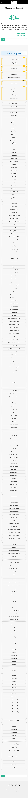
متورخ (14, 146)
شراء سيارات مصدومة (14, 535)
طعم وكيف (14, 176)
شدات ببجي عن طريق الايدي (14, 318)
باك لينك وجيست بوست (14, 239)
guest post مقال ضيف (14, 396)
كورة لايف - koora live (14, 699)
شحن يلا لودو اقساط (14, 288)
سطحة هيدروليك (14, 505)
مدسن (14, 149)
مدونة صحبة (14, 188)
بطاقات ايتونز (14, 354)
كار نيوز (14, 137)
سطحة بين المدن (14, 502)
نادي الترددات (14, 158)
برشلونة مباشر (14, 442)
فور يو (14, 336)
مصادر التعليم (14, 242)
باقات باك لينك (14, 212)
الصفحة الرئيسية (21, 35)
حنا (14, 376)
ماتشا (14, 379)
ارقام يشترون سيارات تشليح (14, 532)
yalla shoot (14, 435)
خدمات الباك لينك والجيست (14, 390)
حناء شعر (14, 373)
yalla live (14, 574)
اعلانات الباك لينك (14, 218)
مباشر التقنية (14, 185)
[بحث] (2, 2)
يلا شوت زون (14, 732)
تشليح (14, 520)
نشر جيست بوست (14, 393)
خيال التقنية (14, 115)
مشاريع (14, 421)
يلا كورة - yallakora (14, 613)
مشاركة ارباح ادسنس (14, 62)
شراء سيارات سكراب (14, 523)
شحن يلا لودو (14, 345)
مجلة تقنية (14, 245)
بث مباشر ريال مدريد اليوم (14, 553)
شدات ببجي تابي (14, 275)
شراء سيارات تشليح (14, 526)
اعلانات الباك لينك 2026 (14, 236)
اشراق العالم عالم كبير (14, 230)
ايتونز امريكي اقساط (14, 330)
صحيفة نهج (14, 134)
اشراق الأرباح (14, 197)
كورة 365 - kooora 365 (14, 616)
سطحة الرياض (14, 496)
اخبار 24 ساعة (14, 255)
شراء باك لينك (14, 203)
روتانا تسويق (14, 152)
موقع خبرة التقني (14, 140)
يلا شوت (14, 432)
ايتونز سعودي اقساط (14, 285)
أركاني (14, 182)
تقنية (14, 224)
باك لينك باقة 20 (14, 402)
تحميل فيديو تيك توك (14, 747)
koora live (14, 595)
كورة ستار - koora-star (14, 582)
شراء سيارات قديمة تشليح (14, 538)
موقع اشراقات (14, 95)
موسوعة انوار (14, 194)
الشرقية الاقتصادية (14, 124)
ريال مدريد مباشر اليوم (14, 562)
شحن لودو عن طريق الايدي (14, 348)
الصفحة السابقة (21, 33)
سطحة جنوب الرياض (14, 514)
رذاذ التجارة (14, 173)
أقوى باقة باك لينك (14, 409)
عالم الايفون (14, 128)
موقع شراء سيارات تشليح (14, 529)
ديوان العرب (14, 418)
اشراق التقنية (14, 106)
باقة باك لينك (14, 74)
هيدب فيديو (14, 167)
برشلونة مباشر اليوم (14, 565)
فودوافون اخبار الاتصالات (14, 221)
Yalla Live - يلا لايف (14, 607)
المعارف (14, 164)
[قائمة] (26, 2)
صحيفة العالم (14, 261)
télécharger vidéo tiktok (14, 756)
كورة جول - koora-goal (14, 585)
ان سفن (14, 109)
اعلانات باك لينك (14, 424)
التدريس (14, 227)
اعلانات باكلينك (14, 427)
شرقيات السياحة (14, 191)
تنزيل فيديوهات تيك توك (14, 750)
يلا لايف (14, 556)
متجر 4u (14, 315)
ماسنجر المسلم (14, 83)
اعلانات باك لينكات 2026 (14, 720)
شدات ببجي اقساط (14, 266)
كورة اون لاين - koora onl (14, 610)
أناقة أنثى (14, 143)
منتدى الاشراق (14, 233)
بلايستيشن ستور (14, 357)
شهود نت (14, 179)
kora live (14, 627)
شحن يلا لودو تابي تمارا (14, 324)
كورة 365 (14, 544)
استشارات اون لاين (14, 161)
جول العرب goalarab (14, 550)
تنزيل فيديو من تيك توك (14, 744)
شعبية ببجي (14, 351)
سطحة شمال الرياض (14, 508)
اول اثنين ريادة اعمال (14, 59)
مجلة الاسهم (14, 121)
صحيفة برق (14, 91)
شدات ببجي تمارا (14, 269)
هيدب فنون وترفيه (14, 258)
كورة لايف (14, 630)
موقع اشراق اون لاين (14, 98)
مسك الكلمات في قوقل (14, 103)
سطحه (14, 499)
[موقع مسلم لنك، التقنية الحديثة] (14, 2)
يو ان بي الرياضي (14, 249)
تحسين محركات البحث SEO (14, 77)
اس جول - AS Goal (14, 619)
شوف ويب (14, 118)
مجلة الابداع (14, 155)
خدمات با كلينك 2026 (14, 412)
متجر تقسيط (14, 300)
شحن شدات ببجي (14, 339)
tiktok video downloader (14, 753)
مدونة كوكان (14, 131)
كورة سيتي (14, 547)
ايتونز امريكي (14, 281)
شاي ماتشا (14, 382)
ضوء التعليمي (14, 88)
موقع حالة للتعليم (14, 252)
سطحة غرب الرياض (14, 511)
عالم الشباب (14, 68)
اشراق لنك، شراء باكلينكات (14, 215)
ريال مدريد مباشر (14, 445)
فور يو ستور (14, 312)
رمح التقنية (14, 170)
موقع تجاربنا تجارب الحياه (14, 415)
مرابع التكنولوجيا (14, 112)
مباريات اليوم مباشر (14, 438)
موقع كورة (14, 670)
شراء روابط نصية (14, 209)
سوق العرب (14, 399)
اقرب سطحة (14, 517)
